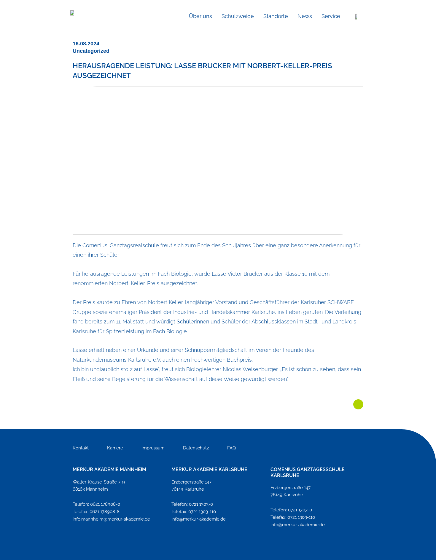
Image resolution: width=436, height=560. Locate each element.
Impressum (153, 448)
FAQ (231, 448)
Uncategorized (91, 51)
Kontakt (81, 448)
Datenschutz (196, 448)
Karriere (115, 448)
